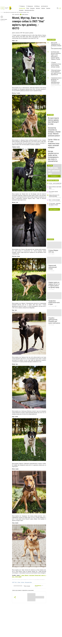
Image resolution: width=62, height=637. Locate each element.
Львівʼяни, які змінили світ (54, 170)
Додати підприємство (54, 209)
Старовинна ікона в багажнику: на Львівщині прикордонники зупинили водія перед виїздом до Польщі (56, 82)
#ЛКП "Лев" (14, 582)
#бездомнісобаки (28, 582)
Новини (22, 6)
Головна (1, 12)
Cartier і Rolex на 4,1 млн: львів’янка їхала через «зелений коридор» (53, 143)
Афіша (38, 6)
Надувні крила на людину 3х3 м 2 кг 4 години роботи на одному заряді (54, 284)
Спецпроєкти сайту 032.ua (29, 10)
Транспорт (43, 8)
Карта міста (38, 8)
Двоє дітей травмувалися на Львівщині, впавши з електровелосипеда (56, 45)
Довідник (30, 6)
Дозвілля (45, 6)
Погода (27, 8)
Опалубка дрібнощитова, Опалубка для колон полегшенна (54, 320)
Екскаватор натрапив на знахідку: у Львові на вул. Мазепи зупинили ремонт (54, 132)
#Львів (18, 582)
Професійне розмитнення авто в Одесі (54, 302)
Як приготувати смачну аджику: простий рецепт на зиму (53, 121)
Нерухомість (32, 8)
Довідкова (48, 8)
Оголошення (21, 10)
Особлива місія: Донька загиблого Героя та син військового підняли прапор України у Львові (56, 55)
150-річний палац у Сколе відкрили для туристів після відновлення (56, 72)
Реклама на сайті (22, 8)
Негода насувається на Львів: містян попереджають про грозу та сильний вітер (53, 156)
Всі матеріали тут (54, 176)
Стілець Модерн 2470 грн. (53, 251)
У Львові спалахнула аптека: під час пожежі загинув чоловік (56, 65)
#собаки (22, 582)
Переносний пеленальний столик (52, 267)
